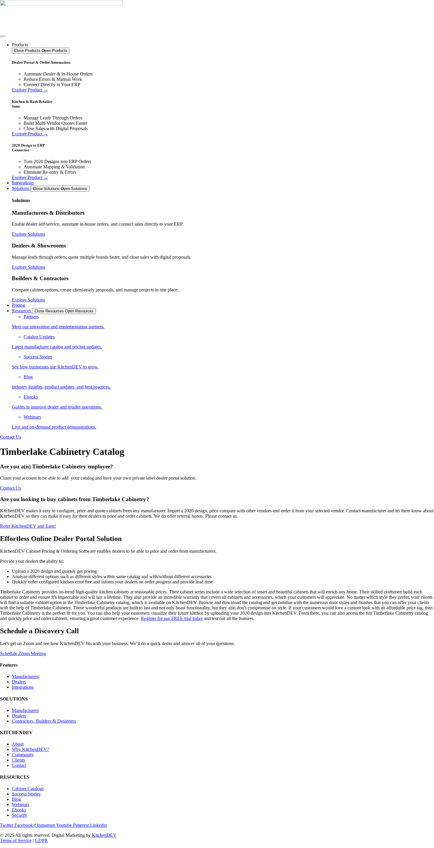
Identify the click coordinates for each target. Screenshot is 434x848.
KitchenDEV (104, 835)
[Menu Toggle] (2, 36)
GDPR (41, 840)
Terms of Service (16, 840)
